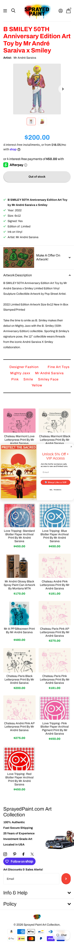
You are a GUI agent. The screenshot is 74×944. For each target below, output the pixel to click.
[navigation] (31, 121)
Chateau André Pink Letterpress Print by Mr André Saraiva (54, 585)
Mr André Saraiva (25, 57)
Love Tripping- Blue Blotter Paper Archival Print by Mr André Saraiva (54, 536)
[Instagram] (5, 854)
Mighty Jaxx (20, 373)
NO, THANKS (55, 489)
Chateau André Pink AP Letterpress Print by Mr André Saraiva (19, 727)
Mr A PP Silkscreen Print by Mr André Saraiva (19, 630)
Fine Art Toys (58, 367)
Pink (15, 379)
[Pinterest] (14, 854)
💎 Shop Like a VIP (56, 482)
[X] (32, 854)
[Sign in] (60, 11)
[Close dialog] (71, 446)
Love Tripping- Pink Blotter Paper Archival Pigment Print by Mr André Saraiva (54, 728)
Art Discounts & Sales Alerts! (23, 869)
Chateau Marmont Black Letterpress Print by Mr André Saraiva (54, 440)
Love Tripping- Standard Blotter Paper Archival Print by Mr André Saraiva (19, 536)
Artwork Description (17, 275)
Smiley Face (48, 379)
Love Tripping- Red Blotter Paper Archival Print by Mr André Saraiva (19, 779)
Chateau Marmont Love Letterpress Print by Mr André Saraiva (19, 440)
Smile (28, 379)
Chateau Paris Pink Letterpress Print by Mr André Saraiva (54, 679)
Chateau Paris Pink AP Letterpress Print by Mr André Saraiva (54, 632)
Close (37, 893)
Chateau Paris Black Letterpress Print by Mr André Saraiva (19, 679)
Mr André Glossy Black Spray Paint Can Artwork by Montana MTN (19, 585)
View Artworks (5, 11)
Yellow (37, 385)
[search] (13, 10)
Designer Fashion (24, 367)
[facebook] (23, 854)
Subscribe (66, 878)
